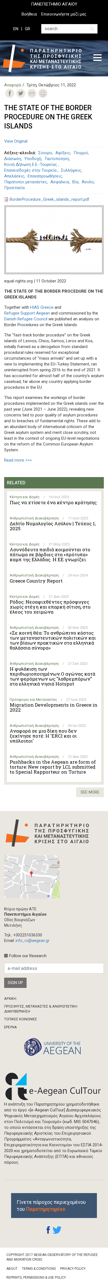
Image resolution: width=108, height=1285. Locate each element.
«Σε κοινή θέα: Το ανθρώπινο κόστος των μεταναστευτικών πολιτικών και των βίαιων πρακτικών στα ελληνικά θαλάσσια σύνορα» (53, 640)
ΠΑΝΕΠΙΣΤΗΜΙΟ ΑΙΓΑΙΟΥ (54, 4)
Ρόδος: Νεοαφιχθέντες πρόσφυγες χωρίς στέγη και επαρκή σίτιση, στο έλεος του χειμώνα (50, 606)
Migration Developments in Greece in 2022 (53, 707)
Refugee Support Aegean (27, 313)
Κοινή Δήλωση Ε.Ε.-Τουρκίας (31, 164)
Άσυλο (88, 181)
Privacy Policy (73, 1269)
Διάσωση (12, 158)
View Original (15, 141)
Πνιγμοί (81, 152)
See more (90, 792)
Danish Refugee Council (25, 318)
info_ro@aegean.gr (33, 940)
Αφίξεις (62, 152)
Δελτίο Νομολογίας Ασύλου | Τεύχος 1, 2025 (53, 526)
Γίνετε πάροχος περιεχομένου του (51, 1205)
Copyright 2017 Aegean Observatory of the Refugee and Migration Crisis (52, 1257)
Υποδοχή (32, 158)
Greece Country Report (36, 580)
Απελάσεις (14, 176)
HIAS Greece (41, 307)
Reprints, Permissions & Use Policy (36, 1277)
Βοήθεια (29, 14)
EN (15, 28)
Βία (75, 181)
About (11, 1269)
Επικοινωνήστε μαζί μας (63, 14)
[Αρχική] (44, 58)
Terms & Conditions (39, 1269)
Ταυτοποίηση (57, 158)
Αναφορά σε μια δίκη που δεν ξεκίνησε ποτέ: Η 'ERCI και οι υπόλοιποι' (43, 735)
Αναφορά (12, 85)
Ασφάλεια (59, 181)
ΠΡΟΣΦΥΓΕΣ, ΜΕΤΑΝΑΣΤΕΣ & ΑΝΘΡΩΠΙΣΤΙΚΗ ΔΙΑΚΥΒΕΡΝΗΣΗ (40, 1008)
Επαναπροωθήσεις (45, 176)
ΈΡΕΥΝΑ (10, 1027)
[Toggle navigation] (97, 58)
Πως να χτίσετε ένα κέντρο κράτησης (53, 502)
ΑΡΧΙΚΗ (10, 998)
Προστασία (14, 187)
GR (27, 28)
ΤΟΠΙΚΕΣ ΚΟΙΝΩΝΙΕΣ (20, 1019)
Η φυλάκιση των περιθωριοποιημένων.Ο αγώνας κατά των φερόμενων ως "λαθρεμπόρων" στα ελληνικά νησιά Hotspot (52, 676)
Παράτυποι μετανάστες (25, 181)
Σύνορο (45, 152)
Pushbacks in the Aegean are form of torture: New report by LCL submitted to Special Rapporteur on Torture (53, 766)
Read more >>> (18, 460)
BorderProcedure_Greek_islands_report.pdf (49, 199)
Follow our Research (28, 955)
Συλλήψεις (71, 170)
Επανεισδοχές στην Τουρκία (31, 170)
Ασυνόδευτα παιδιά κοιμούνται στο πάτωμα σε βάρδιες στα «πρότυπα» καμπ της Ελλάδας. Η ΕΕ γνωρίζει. (50, 554)
